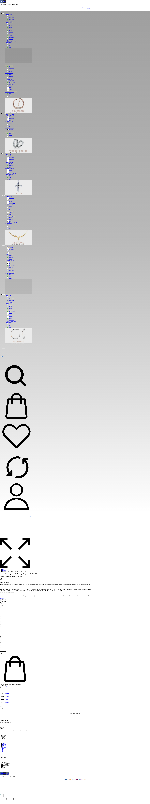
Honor (10, 221)
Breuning (11, 129)
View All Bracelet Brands (12, 91)
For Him (11, 25)
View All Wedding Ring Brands (13, 130)
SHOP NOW (19, 55)
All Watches (11, 15)
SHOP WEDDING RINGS (10, 114)
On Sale (10, 21)
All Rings (11, 247)
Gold (10, 93)
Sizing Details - (3, 651)
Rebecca (11, 87)
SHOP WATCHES (8, 14)
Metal (10, 47)
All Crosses (11, 155)
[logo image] (1, 11)
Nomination (11, 84)
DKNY (10, 86)
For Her (10, 23)
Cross (3, 153)
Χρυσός (6, 699)
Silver (10, 45)
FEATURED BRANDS (9, 28)
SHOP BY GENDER (9, 22)
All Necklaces (12, 203)
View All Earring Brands (11, 321)
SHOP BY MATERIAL (9, 42)
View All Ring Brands (11, 272)
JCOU (8, 40)
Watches (3, 13)
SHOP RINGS (7, 246)
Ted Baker (11, 35)
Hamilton (11, 32)
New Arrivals (11, 17)
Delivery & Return (6, 579)
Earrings (3, 294)
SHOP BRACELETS (9, 65)
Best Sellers (11, 19)
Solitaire (3, 352)
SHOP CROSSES (8, 154)
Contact (1, 653)
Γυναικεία (6, 702)
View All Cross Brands (11, 173)
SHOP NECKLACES (9, 196)
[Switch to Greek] (89, 8)
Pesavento (11, 267)
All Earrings (11, 296)
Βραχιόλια (6, 686)
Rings (3, 245)
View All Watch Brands (11, 41)
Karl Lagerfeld (12, 82)
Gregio (10, 214)
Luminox (11, 39)
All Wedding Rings (10, 115)
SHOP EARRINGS (8, 295)
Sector (10, 33)
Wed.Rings (4, 113)
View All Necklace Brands (12, 222)
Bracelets (4, 63)
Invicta (10, 30)
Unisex (10, 27)
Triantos (10, 171)
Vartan (10, 89)
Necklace (4, 195)
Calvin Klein (11, 37)
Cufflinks (4, 343)
